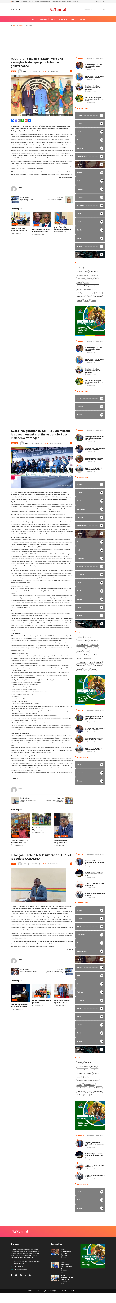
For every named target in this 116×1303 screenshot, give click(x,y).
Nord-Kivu (98, 293)
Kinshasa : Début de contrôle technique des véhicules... (93, 87)
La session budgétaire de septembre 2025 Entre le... (94, 459)
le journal (79, 282)
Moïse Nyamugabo (89, 289)
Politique (43, 836)
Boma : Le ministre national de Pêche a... (94, 884)
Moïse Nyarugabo (81, 293)
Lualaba (87, 282)
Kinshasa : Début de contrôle (67, 1278)
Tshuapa (93, 300)
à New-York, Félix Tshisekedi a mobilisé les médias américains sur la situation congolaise (44, 1)
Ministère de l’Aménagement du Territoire (88, 286)
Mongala (79, 289)
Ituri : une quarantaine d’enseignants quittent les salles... (94, 98)
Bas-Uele (79, 268)
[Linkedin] (19, 9)
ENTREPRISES (63, 19)
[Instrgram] (16, 9)
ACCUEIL (33, 19)
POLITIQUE (43, 19)
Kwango (89, 278)
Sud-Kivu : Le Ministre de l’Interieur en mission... (93, 469)
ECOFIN (53, 19)
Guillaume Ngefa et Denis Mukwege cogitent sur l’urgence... (93, 66)
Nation (21, 25)
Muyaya (91, 293)
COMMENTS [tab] (100, 58)
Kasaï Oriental (94, 275)
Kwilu (96, 278)
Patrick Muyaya (81, 296)
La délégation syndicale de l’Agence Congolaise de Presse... (94, 438)
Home (14, 25)
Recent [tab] (81, 58)
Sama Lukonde (98, 296)
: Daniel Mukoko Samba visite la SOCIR (95, 894)
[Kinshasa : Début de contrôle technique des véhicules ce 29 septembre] (55, 1278)
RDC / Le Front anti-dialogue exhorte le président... (95, 449)
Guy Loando (88, 268)
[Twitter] (14, 9)
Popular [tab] (90, 58)
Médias (15, 823)
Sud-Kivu (79, 300)
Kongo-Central (81, 278)
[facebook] (11, 9)
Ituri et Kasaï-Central (82, 271)
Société (36, 224)
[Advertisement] (58, 42)
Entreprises (88, 892)
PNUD (89, 296)
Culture (82, 19)
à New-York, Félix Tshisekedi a (66, 1266)
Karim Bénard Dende (82, 275)
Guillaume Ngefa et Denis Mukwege (66, 1253)
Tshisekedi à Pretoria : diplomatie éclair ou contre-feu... (94, 862)
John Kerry (93, 271)
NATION (73, 19)
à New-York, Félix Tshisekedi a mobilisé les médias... (95, 77)
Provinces (14, 443)
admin (24, 71)
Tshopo (86, 300)
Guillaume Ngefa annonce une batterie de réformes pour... (94, 873)
